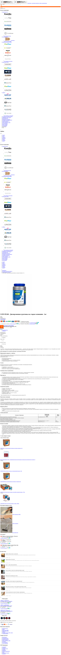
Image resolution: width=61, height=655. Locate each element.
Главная (3, 135)
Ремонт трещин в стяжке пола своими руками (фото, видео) (15, 570)
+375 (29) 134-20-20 (3, 538)
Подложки (4, 641)
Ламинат (3, 92)
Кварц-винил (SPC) (5, 62)
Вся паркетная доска (7, 170)
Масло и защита (4, 124)
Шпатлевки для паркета (6, 119)
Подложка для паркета (6, 120)
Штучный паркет (5, 171)
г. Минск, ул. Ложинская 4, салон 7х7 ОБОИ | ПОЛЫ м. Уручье (6, 605)
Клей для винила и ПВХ (6, 122)
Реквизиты (4, 650)
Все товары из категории (8, 61)
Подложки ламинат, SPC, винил (7, 632)
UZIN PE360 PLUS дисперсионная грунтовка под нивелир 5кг (10, 481)
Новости (3, 136)
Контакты (3, 138)
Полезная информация (6, 651)
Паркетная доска (5, 146)
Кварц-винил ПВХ (5, 630)
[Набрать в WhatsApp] (37, 322)
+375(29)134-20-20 (33, 322)
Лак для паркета (5, 123)
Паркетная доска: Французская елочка (12, 575)
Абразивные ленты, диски (6, 117)
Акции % (3, 137)
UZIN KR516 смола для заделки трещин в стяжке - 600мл (9, 503)
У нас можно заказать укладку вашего (7, 325)
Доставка (3, 140)
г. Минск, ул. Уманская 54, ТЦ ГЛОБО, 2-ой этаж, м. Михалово (6, 601)
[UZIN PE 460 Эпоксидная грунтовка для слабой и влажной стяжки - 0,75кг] (6, 491)
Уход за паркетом (5, 643)
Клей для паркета (5, 121)
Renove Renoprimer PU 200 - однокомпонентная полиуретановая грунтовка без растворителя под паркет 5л (17, 459)
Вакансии (3, 653)
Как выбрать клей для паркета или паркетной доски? (14, 581)
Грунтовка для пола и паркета (7, 254)
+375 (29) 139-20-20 (3, 543)
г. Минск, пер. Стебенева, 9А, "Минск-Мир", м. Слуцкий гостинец (6, 610)
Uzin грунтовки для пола (6, 272)
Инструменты (4, 260)
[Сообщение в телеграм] (9, 603)
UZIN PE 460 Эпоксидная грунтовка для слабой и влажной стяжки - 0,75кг (12, 492)
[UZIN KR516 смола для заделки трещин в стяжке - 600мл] (6, 502)
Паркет (3, 629)
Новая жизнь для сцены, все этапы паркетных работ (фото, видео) (16, 586)
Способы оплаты (5, 648)
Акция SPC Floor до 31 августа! (10, 559)
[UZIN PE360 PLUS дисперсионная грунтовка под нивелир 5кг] (6, 480)
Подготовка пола (5, 118)
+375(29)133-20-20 (32, 323)
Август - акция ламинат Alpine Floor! (11, 564)
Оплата (3, 139)
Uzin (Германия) (3, 319)
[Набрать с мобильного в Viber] (36, 322)
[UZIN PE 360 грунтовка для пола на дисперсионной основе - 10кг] (6, 470)
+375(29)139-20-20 (12, 323)
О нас (3, 262)
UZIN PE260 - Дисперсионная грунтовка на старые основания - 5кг (11, 448)
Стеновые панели (5, 633)
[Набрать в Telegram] (38, 322)
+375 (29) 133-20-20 (3, 613)
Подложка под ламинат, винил (7, 116)
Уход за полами (4, 125)
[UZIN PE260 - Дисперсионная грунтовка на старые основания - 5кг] (6, 447)
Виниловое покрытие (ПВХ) (7, 42)
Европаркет (4, 270)
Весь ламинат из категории (8, 115)
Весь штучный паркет (7, 41)
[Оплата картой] (3, 624)
